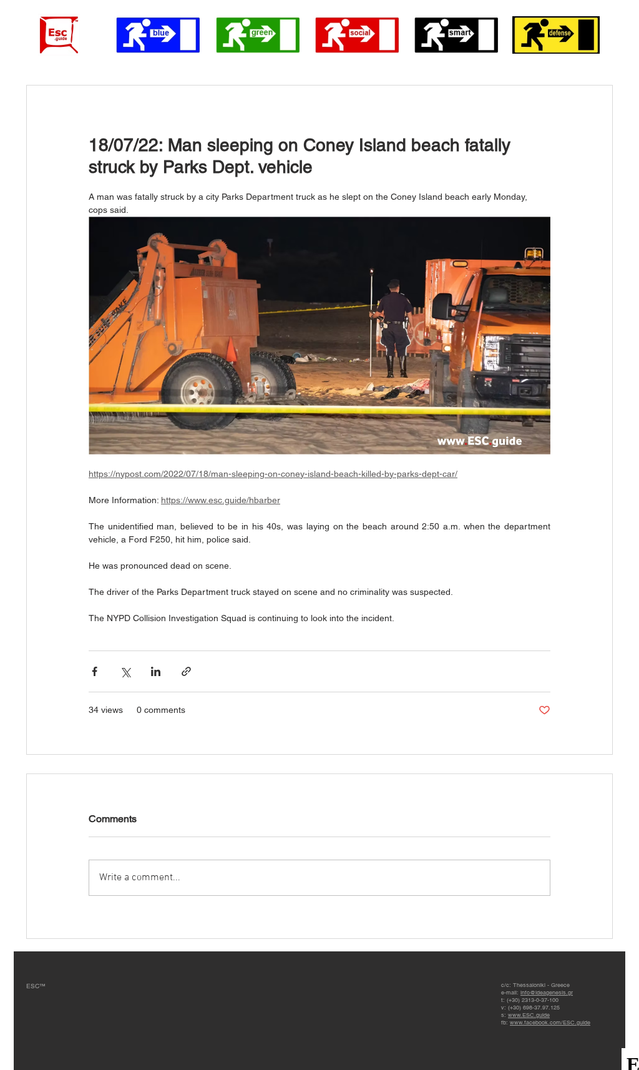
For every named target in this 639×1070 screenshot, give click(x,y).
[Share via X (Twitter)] (125, 671)
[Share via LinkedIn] (156, 671)
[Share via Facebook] (94, 671)
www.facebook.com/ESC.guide (550, 1022)
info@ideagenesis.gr (546, 992)
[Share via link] (186, 671)
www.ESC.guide (529, 1015)
